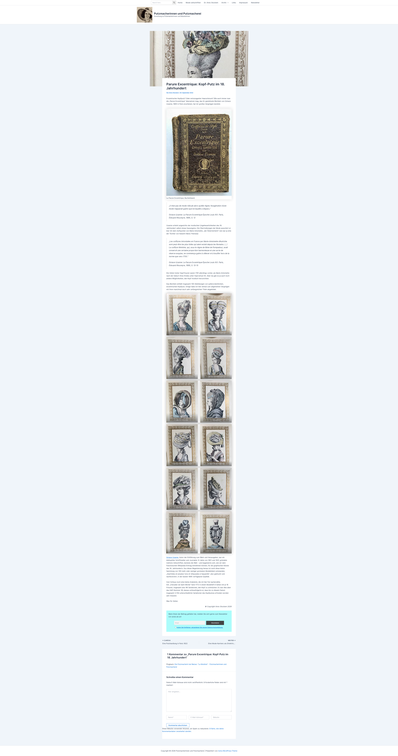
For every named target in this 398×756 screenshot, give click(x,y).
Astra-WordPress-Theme (227, 751)
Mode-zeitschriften (193, 3)
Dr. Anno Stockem (211, 3)
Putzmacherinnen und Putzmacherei (177, 13)
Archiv (223, 3)
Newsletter (255, 3)
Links (234, 3)
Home (180, 3)
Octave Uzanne (172, 557)
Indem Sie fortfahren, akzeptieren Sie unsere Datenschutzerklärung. (200, 627)
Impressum (243, 3)
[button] (227, 2)
